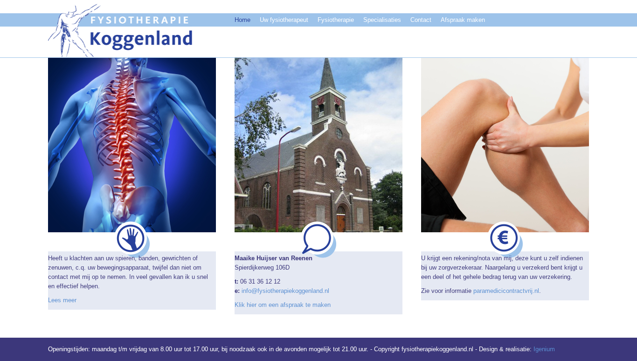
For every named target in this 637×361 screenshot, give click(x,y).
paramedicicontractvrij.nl (506, 290)
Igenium (544, 349)
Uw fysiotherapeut (284, 19)
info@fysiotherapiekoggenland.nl (285, 290)
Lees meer (62, 300)
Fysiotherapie (336, 19)
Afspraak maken (463, 19)
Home (242, 19)
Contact (420, 19)
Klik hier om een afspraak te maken (283, 304)
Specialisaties (382, 19)
